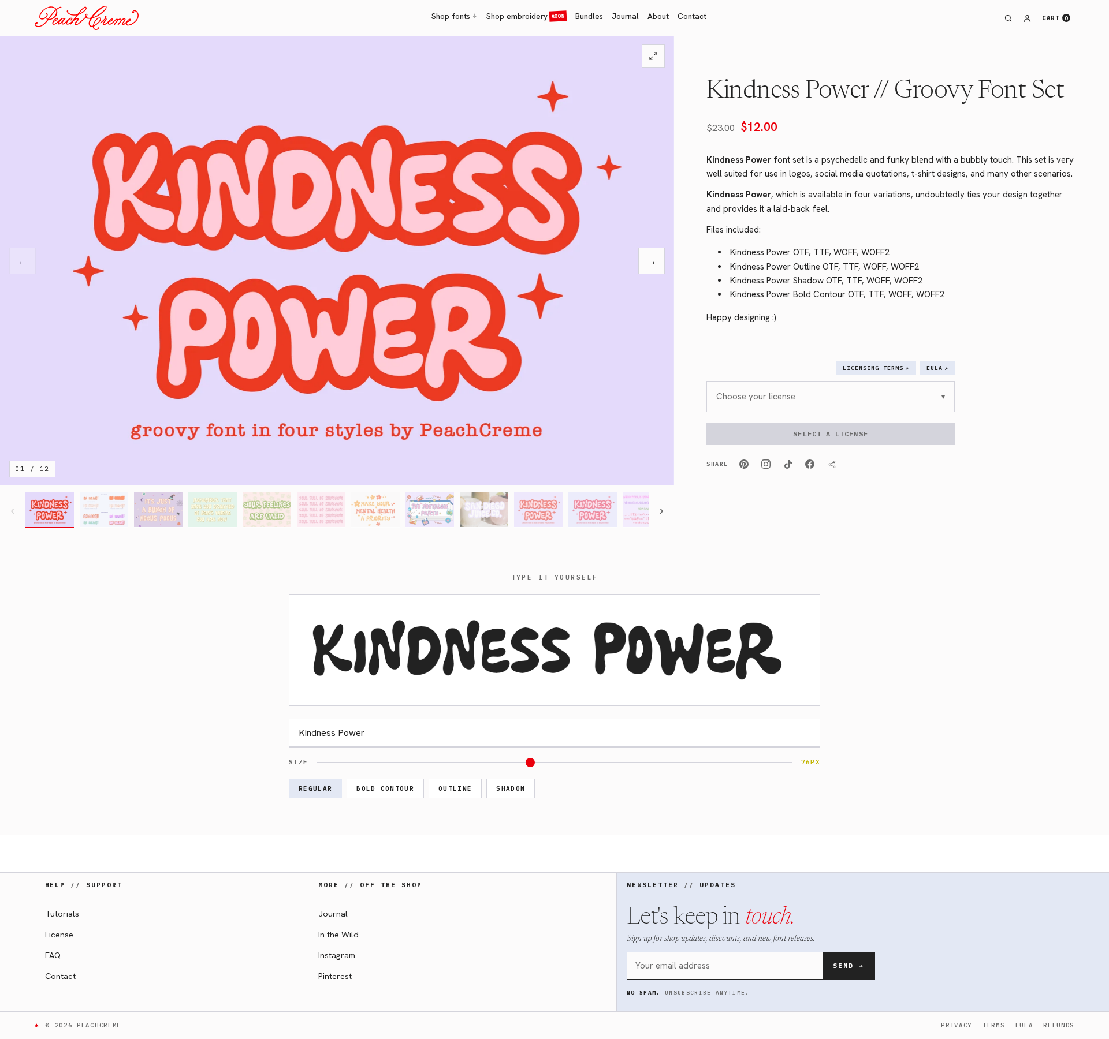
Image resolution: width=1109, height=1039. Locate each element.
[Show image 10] (538, 510)
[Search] (1008, 18)
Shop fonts (454, 16)
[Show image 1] (49, 510)
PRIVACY (956, 1025)
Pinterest (335, 975)
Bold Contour (385, 788)
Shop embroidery (525, 16)
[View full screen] (653, 56)
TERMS (993, 1025)
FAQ (53, 955)
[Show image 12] (647, 510)
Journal (625, 16)
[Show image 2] (104, 510)
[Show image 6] (321, 510)
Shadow (510, 788)
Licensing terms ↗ (876, 368)
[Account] (1027, 18)
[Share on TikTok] (788, 464)
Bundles (589, 16)
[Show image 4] (212, 510)
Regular (315, 788)
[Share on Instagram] (766, 464)
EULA (1024, 1025)
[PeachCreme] (87, 18)
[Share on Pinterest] (744, 464)
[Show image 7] (375, 510)
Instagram (336, 955)
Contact (692, 16)
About (658, 16)
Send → (848, 966)
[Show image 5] (267, 510)
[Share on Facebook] (810, 464)
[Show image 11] (592, 510)
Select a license (830, 433)
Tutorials (62, 913)
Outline (455, 788)
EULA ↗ (937, 368)
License (59, 934)
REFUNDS (1058, 1025)
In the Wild (338, 934)
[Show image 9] (484, 510)
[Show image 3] (158, 510)
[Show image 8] (429, 510)
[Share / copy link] (832, 464)
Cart (1055, 18)
